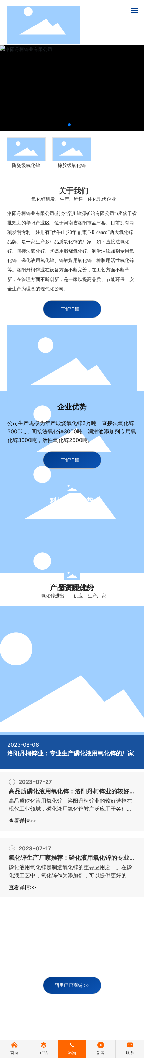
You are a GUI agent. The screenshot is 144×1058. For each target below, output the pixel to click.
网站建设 (44, 1029)
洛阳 (83, 1029)
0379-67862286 (79, 943)
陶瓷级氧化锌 (23, 165)
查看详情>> (22, 821)
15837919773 (70, 962)
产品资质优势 (72, 587)
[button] (69, 124)
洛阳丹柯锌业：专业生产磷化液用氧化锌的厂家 (70, 753)
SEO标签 (101, 1029)
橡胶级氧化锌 (68, 165)
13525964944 (71, 953)
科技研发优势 (72, 500)
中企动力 (67, 1029)
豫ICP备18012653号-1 (72, 1022)
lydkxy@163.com (79, 972)
